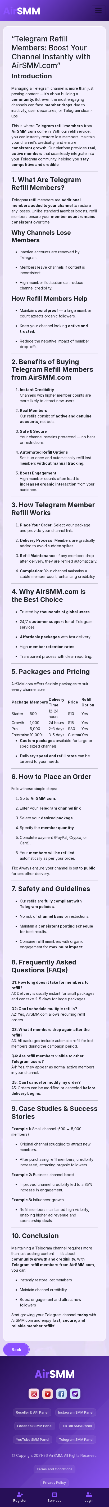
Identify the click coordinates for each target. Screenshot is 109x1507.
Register (19, 1501)
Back (16, 1349)
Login (89, 1501)
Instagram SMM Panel (75, 1412)
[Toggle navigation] (98, 10)
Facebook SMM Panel (34, 1426)
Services (54, 1501)
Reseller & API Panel (32, 1412)
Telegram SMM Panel (76, 1439)
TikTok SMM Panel (77, 1426)
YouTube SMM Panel (32, 1439)
